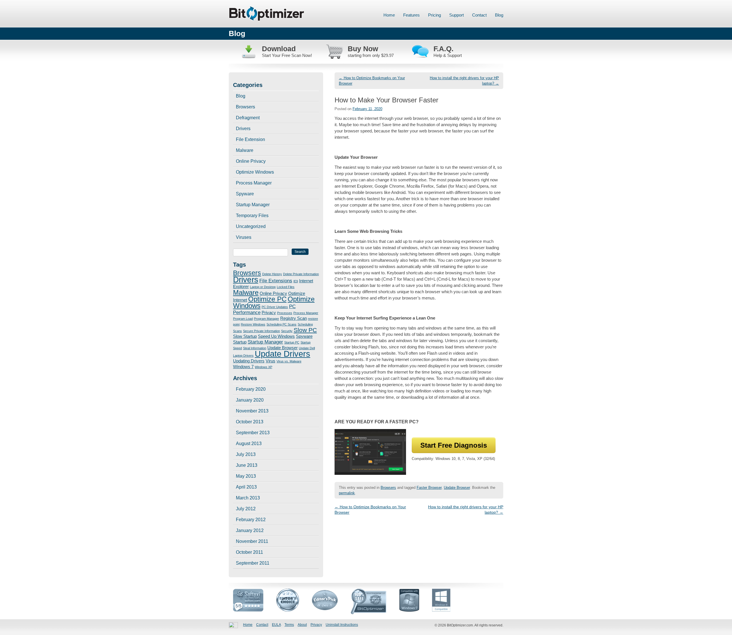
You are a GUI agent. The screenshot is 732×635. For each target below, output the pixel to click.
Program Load (243, 318)
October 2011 (249, 552)
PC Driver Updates (275, 307)
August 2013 (249, 443)
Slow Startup (245, 336)
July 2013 (246, 454)
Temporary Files (252, 215)
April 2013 (246, 487)
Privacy (269, 312)
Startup (239, 342)
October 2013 (249, 421)
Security (287, 331)
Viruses (243, 237)
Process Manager (254, 182)
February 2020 (251, 389)
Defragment (248, 117)
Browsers (388, 487)
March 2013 (248, 497)
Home (389, 15)
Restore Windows (253, 324)
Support (456, 15)
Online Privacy (251, 161)
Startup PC (291, 342)
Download (279, 49)
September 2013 (253, 432)
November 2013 (252, 410)
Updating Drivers (248, 361)
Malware (244, 150)
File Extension (250, 139)
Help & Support (447, 55)
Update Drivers (282, 353)
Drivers (243, 128)
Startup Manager (253, 204)
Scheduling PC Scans (281, 324)
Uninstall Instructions (342, 625)
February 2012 (251, 519)
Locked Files (286, 287)
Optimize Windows (255, 172)
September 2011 (252, 563)
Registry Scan (293, 318)
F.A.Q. (443, 49)
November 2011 (252, 541)
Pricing (434, 15)
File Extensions (275, 280)
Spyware (245, 193)
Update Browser (457, 487)
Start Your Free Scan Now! (287, 55)
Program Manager (266, 318)
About (302, 625)
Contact (479, 15)
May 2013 (246, 476)
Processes (284, 313)
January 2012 (250, 530)
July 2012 (246, 508)
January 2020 (250, 400)
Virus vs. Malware (289, 361)
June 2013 (246, 465)
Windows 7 (243, 366)
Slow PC (305, 330)
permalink (347, 493)
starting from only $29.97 (371, 55)
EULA (276, 625)
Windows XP (263, 367)
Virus (270, 361)
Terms (289, 625)
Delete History (272, 274)
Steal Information (254, 348)
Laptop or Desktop (263, 287)
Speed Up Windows (276, 336)
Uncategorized (251, 226)
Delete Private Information (301, 274)
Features (411, 15)
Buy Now (363, 49)
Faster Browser (429, 487)
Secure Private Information (261, 331)
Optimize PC (267, 299)
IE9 (295, 281)
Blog (499, 15)
